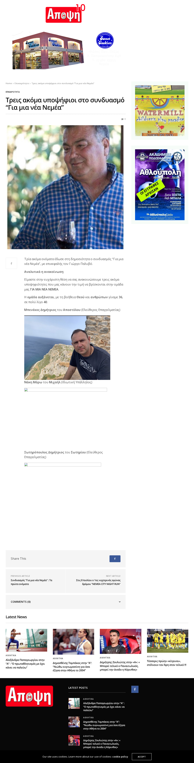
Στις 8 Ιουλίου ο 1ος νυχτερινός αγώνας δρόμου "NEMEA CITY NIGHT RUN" (98, 582)
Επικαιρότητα (13, 92)
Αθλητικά (11, 655)
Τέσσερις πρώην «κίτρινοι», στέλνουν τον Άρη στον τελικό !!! (166, 663)
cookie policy (120, 756)
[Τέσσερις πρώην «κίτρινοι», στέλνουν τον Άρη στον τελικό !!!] (168, 641)
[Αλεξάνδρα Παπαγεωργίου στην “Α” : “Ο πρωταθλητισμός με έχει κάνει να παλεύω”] (26, 640)
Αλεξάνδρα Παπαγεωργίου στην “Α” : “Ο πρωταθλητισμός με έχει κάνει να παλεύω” (25, 663)
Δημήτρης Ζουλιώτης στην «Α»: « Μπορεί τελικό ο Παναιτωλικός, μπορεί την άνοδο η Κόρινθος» (120, 665)
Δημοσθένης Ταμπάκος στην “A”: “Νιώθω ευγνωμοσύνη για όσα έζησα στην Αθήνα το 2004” (72, 666)
